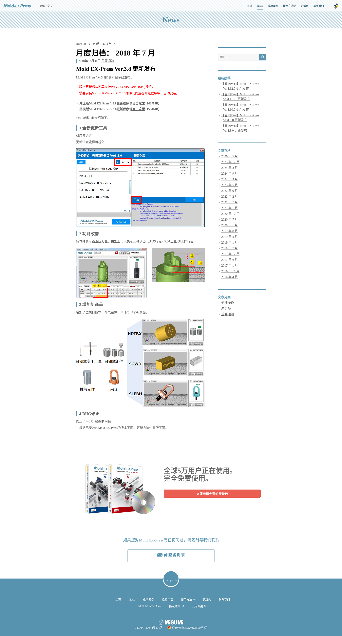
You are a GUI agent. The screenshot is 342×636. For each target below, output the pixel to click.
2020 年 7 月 (229, 219)
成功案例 (273, 5)
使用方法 (288, 5)
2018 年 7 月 (229, 248)
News (260, 5)
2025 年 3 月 (229, 167)
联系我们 (319, 5)
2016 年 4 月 (229, 277)
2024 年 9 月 (229, 173)
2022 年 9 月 (229, 190)
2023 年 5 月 (229, 185)
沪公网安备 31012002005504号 (187, 627)
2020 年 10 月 (230, 213)
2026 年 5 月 (229, 156)
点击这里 (138, 103)
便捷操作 (227, 302)
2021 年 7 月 (229, 202)
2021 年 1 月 (229, 208)
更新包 (305, 5)
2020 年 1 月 (229, 225)
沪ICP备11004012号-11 (146, 627)
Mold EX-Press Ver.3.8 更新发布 (116, 69)
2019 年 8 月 (229, 231)
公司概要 (197, 606)
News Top (81, 43)
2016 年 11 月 (230, 271)
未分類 (226, 308)
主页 (249, 5)
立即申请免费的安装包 (212, 493)
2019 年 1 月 (229, 242)
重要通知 (107, 61)
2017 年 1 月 (229, 265)
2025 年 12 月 (230, 162)
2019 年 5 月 (229, 236)
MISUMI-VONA (148, 606)
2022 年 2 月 (229, 196)
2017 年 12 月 (230, 254)
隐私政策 (174, 606)
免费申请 (167, 599)
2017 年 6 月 (229, 259)
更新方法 (143, 427)
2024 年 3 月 (229, 179)
